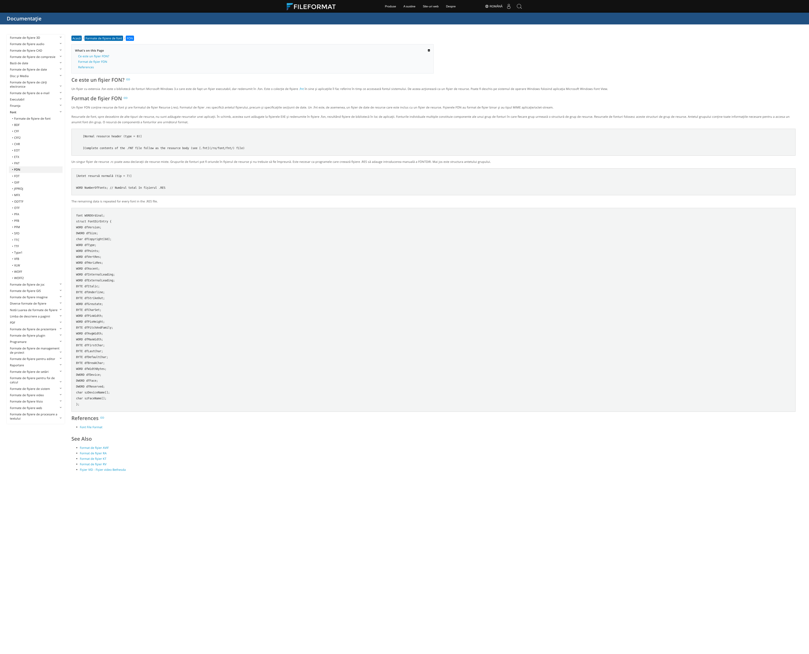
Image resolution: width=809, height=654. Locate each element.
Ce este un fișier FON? (93, 56)
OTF (17, 208)
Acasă (76, 38)
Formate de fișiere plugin (27, 335)
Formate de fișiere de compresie (32, 57)
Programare (18, 342)
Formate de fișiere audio (27, 44)
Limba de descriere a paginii (30, 316)
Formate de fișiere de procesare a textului (33, 416)
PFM (17, 227)
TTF (16, 246)
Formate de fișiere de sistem (30, 389)
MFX (17, 195)
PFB (16, 221)
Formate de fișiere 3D (25, 38)
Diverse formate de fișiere (28, 303)
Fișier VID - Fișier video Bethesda (103, 470)
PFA (16, 214)
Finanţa (15, 106)
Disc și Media (19, 76)
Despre (451, 6)
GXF (16, 182)
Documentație (24, 18)
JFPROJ (18, 189)
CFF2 (17, 138)
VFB (16, 259)
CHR (17, 144)
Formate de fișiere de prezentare (33, 329)
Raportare (17, 365)
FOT (17, 176)
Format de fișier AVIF (94, 448)
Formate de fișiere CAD (26, 50)
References (86, 67)
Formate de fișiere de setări (29, 372)
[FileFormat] (312, 6)
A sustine (409, 6)
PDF (12, 323)
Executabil (17, 99)
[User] (509, 6)
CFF (16, 131)
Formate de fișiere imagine (29, 297)
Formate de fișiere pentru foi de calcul (32, 380)
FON (17, 169)
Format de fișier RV (93, 464)
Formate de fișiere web (26, 408)
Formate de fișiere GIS (25, 291)
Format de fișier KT (93, 459)
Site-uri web (431, 6)
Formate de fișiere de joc (27, 284)
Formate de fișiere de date (28, 69)
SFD (16, 233)
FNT (17, 163)
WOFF (18, 272)
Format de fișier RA (93, 453)
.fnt (301, 89)
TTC (16, 240)
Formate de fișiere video (27, 395)
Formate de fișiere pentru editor (32, 359)
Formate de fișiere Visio (26, 401)
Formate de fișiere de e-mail (30, 93)
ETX (16, 157)
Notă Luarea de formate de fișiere (34, 310)
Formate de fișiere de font (32, 118)
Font (13, 112)
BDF (17, 125)
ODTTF (18, 201)
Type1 (18, 252)
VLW (17, 265)
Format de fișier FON (92, 62)
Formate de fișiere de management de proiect (34, 350)
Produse (390, 6)
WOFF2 (19, 278)
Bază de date (19, 63)
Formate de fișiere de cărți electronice (28, 84)
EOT (17, 150)
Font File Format (91, 427)
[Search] (519, 6)
